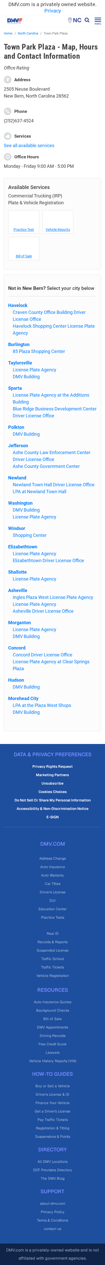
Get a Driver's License (52, 1111)
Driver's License (52, 892)
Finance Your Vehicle (52, 1103)
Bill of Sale (24, 256)
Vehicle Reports (58, 230)
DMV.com (52, 844)
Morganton (19, 622)
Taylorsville (20, 362)
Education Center (52, 909)
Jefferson (18, 445)
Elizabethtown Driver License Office (48, 560)
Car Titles (52, 883)
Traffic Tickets (52, 967)
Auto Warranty (52, 875)
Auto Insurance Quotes (52, 1002)
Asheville (17, 590)
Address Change (52, 858)
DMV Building (26, 376)
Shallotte (17, 572)
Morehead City (23, 698)
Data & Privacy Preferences (52, 754)
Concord (16, 648)
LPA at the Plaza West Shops (42, 705)
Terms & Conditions (52, 1220)
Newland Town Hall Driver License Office (54, 484)
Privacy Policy (52, 1212)
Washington (20, 503)
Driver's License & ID (52, 1094)
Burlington (19, 344)
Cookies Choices (52, 791)
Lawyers (52, 1052)
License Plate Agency (34, 369)
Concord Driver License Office (42, 654)
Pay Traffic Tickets (52, 1119)
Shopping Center (30, 535)
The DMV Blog (52, 1178)
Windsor (16, 528)
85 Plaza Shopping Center (39, 351)
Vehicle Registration (52, 975)
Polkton (16, 427)
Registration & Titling (52, 1128)
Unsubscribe (52, 783)
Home (8, 33)
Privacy (52, 11)
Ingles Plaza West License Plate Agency (53, 597)
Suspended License (53, 950)
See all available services (29, 145)
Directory (52, 1149)
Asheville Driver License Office (43, 611)
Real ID (53, 933)
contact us (52, 1228)
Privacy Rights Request (52, 766)
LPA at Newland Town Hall (39, 491)
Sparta (15, 388)
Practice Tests (52, 917)
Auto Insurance (52, 867)
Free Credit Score (52, 1044)
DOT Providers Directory (52, 1170)
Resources (52, 990)
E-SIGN (52, 817)
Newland (17, 477)
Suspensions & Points (52, 1136)
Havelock (18, 305)
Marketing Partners (52, 775)
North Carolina (28, 33)
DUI (52, 900)
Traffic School (52, 958)
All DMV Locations (52, 1161)
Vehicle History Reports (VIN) (52, 1061)
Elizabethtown (22, 546)
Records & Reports (52, 942)
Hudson (16, 680)
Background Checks (52, 1010)
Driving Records (52, 1035)
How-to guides (52, 1074)
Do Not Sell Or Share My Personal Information (53, 800)
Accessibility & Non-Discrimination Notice (52, 808)
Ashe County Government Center (46, 466)
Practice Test (24, 230)
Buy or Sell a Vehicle (52, 1086)
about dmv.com (52, 1203)
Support (52, 1191)
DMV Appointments (52, 1027)
